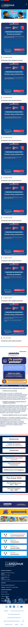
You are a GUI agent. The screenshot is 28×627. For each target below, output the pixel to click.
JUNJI (21, 624)
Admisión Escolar (8, 624)
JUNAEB (16, 624)
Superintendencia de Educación (14, 617)
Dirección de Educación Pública (17, 610)
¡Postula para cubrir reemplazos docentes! (12, 60)
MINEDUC (6, 610)
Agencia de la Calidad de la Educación (12, 621)
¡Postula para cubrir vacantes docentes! (11, 100)
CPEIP (23, 621)
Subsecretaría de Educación (14, 614)
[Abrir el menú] (26, 4)
